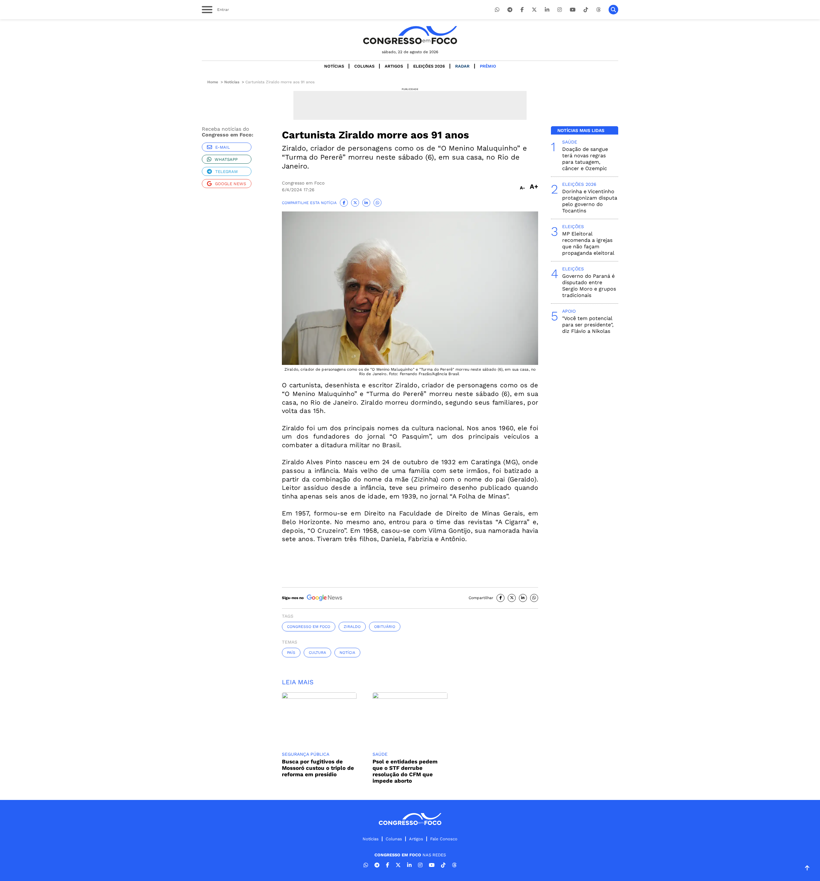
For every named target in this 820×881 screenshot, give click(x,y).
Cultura (317, 652)
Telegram (226, 171)
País (291, 652)
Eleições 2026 (429, 66)
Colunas (364, 66)
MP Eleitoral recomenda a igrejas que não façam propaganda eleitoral (588, 243)
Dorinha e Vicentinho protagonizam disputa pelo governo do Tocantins (589, 201)
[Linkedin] (547, 10)
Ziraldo (352, 626)
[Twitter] (534, 10)
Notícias (334, 66)
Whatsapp (226, 159)
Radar (462, 66)
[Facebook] (522, 10)
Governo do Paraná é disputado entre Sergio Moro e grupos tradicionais (589, 285)
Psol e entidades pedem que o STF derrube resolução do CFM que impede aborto (405, 771)
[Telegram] (509, 10)
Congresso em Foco (308, 626)
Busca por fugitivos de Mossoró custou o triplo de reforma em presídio (318, 768)
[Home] (410, 35)
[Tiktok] (586, 10)
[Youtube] (573, 10)
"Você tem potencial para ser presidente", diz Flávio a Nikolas (587, 324)
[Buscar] (613, 9)
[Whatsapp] (497, 10)
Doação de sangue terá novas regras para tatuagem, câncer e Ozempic (585, 158)
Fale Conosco (443, 838)
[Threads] (598, 10)
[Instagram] (559, 10)
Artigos (394, 66)
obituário (384, 626)
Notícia (347, 652)
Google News (230, 183)
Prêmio (488, 66)
